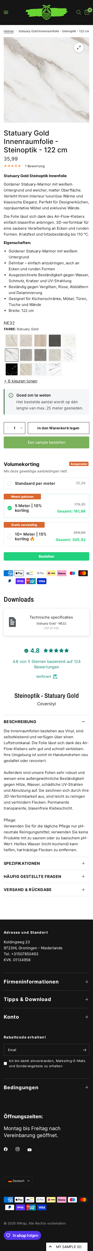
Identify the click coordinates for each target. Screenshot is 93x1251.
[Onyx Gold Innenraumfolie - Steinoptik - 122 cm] (11, 340)
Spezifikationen (22, 863)
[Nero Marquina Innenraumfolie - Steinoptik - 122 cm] (11, 369)
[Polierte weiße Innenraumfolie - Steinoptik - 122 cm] (40, 369)
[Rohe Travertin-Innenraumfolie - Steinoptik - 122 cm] (40, 340)
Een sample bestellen (46, 442)
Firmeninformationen (31, 982)
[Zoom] (79, 47)
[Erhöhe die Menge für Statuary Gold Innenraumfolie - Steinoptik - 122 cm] (21, 428)
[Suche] (79, 12)
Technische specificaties (51, 617)
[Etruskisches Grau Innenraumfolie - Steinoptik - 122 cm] (40, 355)
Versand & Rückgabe (28, 889)
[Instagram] (21, 1149)
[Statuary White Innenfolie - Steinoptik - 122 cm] (69, 355)
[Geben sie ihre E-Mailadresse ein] (84, 1050)
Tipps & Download (27, 999)
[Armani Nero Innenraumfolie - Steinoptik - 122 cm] (55, 340)
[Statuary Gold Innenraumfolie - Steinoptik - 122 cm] (11, 355)
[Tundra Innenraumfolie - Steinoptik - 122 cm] (26, 340)
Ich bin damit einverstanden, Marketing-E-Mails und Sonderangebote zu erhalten (47, 1063)
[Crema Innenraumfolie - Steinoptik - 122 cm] (69, 340)
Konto (11, 1017)
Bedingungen (21, 1087)
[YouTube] (33, 1149)
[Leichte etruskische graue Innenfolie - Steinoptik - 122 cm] (26, 355)
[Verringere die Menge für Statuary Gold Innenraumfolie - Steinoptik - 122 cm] (7, 428)
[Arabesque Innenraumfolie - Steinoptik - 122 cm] (55, 369)
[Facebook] (9, 1149)
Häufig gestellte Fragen (32, 876)
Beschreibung (20, 721)
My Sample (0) (69, 1247)
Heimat (9, 31)
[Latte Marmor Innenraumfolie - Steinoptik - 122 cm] (26, 369)
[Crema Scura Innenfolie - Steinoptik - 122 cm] (55, 355)
